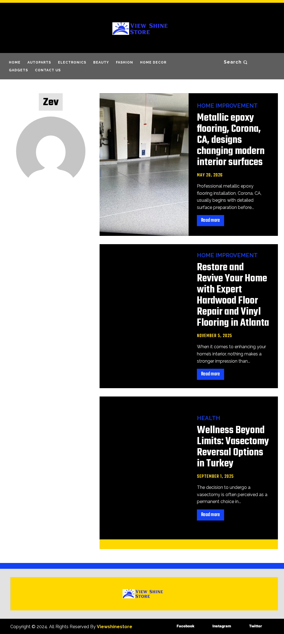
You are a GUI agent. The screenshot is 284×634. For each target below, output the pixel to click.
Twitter (255, 626)
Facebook (185, 626)
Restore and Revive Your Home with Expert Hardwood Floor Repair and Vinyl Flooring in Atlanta (233, 295)
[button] (236, 62)
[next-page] (196, 544)
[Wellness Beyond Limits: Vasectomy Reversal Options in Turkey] (144, 467)
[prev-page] (179, 544)
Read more (210, 220)
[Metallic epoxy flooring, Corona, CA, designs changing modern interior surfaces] (144, 164)
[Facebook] (168, 626)
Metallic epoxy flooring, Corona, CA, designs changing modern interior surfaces (231, 140)
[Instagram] (204, 626)
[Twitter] (241, 626)
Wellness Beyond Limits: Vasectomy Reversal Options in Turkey (233, 447)
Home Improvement (227, 105)
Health (208, 418)
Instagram (221, 626)
